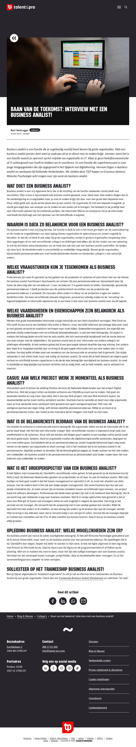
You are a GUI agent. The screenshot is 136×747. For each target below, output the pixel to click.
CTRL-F (100, 738)
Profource (28, 738)
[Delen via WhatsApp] (73, 601)
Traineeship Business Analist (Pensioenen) (81, 578)
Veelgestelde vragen (100, 660)
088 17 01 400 (50, 646)
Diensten (93, 641)
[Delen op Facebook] (53, 601)
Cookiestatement (98, 707)
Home (10, 616)
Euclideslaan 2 (14, 646)
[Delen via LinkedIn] (63, 601)
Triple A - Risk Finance (59, 738)
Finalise (109, 738)
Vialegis (90, 738)
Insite (45, 741)
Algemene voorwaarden (102, 688)
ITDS (73, 738)
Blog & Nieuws (25, 616)
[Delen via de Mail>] (83, 601)
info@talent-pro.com (53, 650)
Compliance (95, 698)
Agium (81, 738)
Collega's (34, 130)
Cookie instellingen (99, 679)
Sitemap (54, 741)
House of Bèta (41, 738)
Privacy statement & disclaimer (106, 669)
